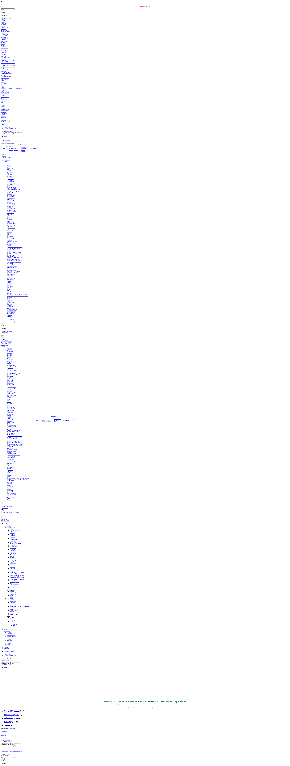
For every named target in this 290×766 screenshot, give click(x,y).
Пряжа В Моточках (15, 530)
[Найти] (2, 11)
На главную (12, 728)
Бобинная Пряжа (14, 592)
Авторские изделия (11, 715)
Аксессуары (13, 601)
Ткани (11, 618)
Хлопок (15, 624)
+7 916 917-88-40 (5, 121)
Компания (9, 640)
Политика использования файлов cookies (11, 751)
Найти (2, 759)
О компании (4, 731)
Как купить (10, 633)
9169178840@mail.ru (7, 131)
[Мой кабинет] (1, 505)
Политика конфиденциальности (9, 748)
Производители (5, 733)
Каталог (9, 526)
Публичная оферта (5, 754)
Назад (9, 524)
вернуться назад (5, 728)
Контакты (3, 735)
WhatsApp (6, 136)
